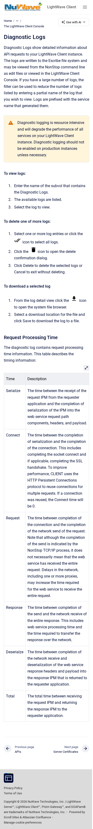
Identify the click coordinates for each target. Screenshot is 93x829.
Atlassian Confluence (36, 817)
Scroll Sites (11, 817)
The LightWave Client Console (24, 26)
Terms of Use (13, 793)
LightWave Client (61, 7)
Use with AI (73, 22)
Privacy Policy (13, 788)
